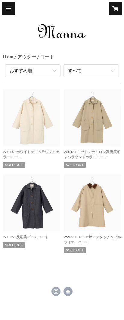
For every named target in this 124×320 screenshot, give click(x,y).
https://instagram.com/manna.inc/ (55, 291)
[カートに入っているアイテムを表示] (115, 8)
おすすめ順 (21, 70)
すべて (75, 70)
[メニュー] (8, 8)
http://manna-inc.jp (68, 291)
